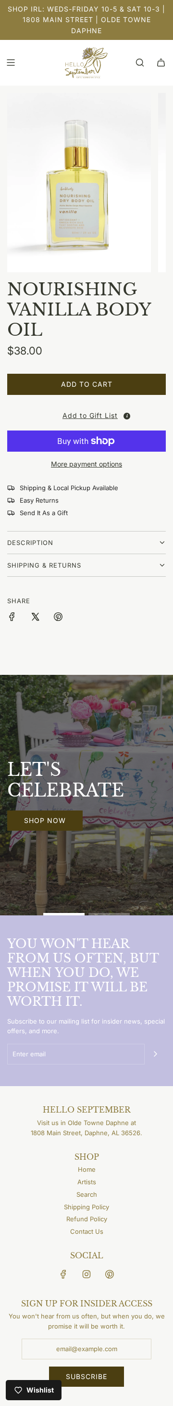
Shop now (45, 820)
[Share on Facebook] (12, 618)
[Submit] (155, 1053)
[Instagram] (86, 1274)
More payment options (86, 464)
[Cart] (161, 62)
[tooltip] (127, 416)
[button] (89, 415)
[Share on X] (35, 618)
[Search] (139, 62)
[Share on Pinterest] (58, 618)
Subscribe (86, 1376)
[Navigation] (10, 62)
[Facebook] (63, 1274)
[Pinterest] (109, 1274)
